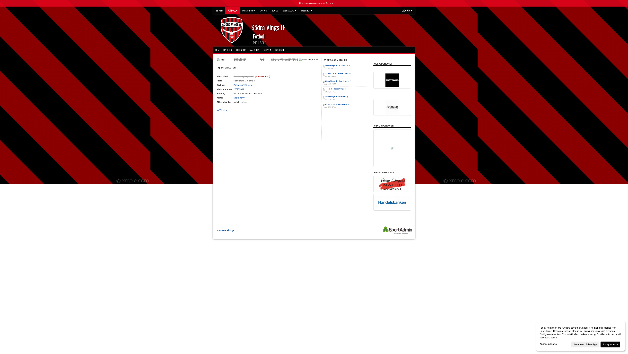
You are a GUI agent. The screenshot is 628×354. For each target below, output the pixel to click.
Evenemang (288, 10)
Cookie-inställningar (225, 230)
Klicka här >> (239, 98)
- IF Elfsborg (336, 97)
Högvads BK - (336, 104)
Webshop (305, 10)
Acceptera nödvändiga (585, 344)
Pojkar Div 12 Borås (243, 85)
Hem (220, 10)
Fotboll (232, 10)
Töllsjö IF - (335, 89)
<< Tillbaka (222, 110)
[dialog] (580, 336)
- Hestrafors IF (337, 66)
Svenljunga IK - (337, 73)
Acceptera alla (610, 344)
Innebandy (247, 10)
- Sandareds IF (337, 81)
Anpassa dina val (548, 344)
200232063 (239, 89)
